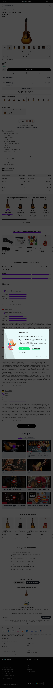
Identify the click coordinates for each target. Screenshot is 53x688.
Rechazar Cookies (36, 348)
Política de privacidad (43, 356)
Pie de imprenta (35, 356)
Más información (22, 352)
